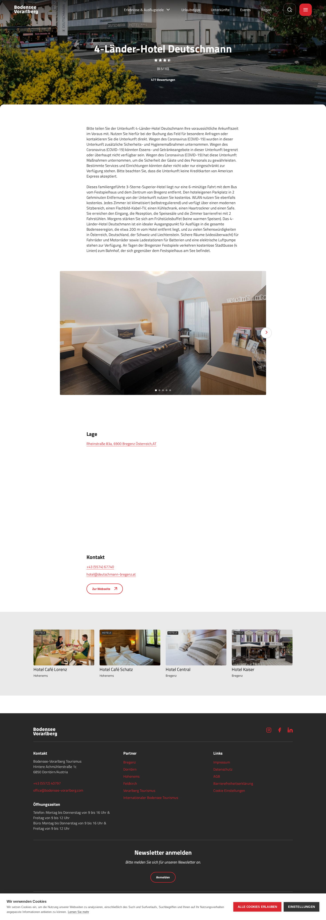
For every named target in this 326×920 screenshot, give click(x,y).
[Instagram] (268, 730)
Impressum (221, 762)
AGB (216, 776)
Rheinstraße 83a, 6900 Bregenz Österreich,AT (121, 443)
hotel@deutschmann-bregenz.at (111, 574)
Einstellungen (301, 906)
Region (266, 9)
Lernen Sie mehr (78, 912)
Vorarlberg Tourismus (139, 790)
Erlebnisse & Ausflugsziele (144, 9)
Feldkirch (130, 783)
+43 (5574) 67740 (100, 566)
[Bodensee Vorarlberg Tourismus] (26, 9)
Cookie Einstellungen (229, 790)
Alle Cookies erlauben (257, 906)
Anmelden (163, 877)
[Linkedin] (290, 730)
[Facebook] (279, 730)
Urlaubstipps (190, 9)
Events (245, 9)
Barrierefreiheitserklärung (233, 783)
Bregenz (129, 762)
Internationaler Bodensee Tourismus (150, 797)
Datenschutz (222, 769)
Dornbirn (130, 769)
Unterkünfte (220, 9)
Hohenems (131, 776)
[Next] (266, 333)
